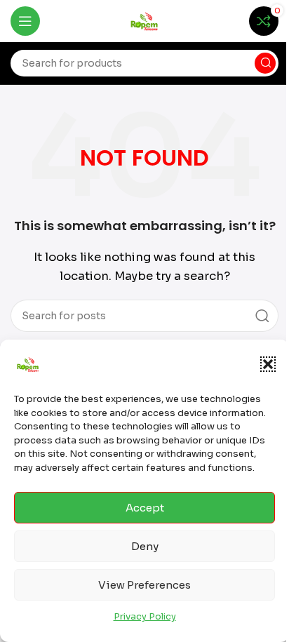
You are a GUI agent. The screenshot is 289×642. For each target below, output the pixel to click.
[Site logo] (144, 20)
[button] (268, 364)
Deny (145, 546)
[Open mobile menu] (25, 21)
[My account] (228, 21)
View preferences (144, 584)
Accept (145, 507)
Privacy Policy (145, 616)
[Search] (265, 63)
